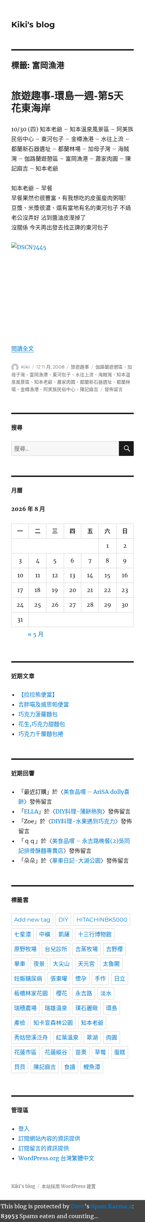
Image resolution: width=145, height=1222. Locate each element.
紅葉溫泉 (67, 1037)
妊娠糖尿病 (28, 978)
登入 (24, 1128)
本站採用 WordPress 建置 (69, 1186)
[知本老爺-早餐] (72, 288)
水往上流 (84, 374)
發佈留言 (114, 389)
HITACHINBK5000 (101, 919)
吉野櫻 (114, 949)
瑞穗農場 (25, 1008)
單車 (19, 964)
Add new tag (32, 919)
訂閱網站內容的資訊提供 (49, 1138)
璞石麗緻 (86, 1008)
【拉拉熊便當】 (38, 694)
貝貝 (19, 1067)
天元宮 (86, 964)
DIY (63, 919)
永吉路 (83, 993)
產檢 (19, 1023)
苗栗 (81, 1052)
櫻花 (61, 993)
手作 (100, 978)
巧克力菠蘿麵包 (38, 714)
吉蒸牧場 (86, 949)
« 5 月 (36, 634)
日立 (119, 978)
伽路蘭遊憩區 (109, 367)
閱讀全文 (22, 348)
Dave (77, 1206)
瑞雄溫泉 (56, 1008)
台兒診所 (56, 949)
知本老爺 (43, 382)
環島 (111, 1008)
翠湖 (92, 1037)
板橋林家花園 (31, 993)
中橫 (44, 934)
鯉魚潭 (91, 1067)
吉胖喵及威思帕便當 (43, 704)
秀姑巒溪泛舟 (31, 1037)
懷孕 (81, 978)
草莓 (100, 1052)
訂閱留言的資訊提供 (43, 1148)
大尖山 (61, 964)
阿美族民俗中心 (59, 389)
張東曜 (58, 978)
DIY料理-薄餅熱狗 (78, 811)
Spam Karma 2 (111, 1206)
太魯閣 (111, 964)
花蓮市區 (25, 1052)
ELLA (31, 811)
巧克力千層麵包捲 (40, 733)
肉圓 (111, 1037)
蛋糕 (119, 1052)
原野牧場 (25, 949)
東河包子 (61, 374)
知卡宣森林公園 (53, 1023)
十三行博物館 (95, 934)
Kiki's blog (33, 24)
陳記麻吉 (89, 389)
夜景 (39, 964)
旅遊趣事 (80, 367)
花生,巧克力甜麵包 (41, 724)
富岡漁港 (39, 374)
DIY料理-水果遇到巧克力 (83, 821)
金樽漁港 (29, 389)
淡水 (106, 993)
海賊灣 (105, 374)
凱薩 (64, 934)
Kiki (25, 367)
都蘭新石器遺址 (96, 382)
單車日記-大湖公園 (76, 860)
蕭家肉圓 (66, 382)
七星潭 (22, 934)
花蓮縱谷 (56, 1052)
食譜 (69, 1067)
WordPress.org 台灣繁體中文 (56, 1158)
